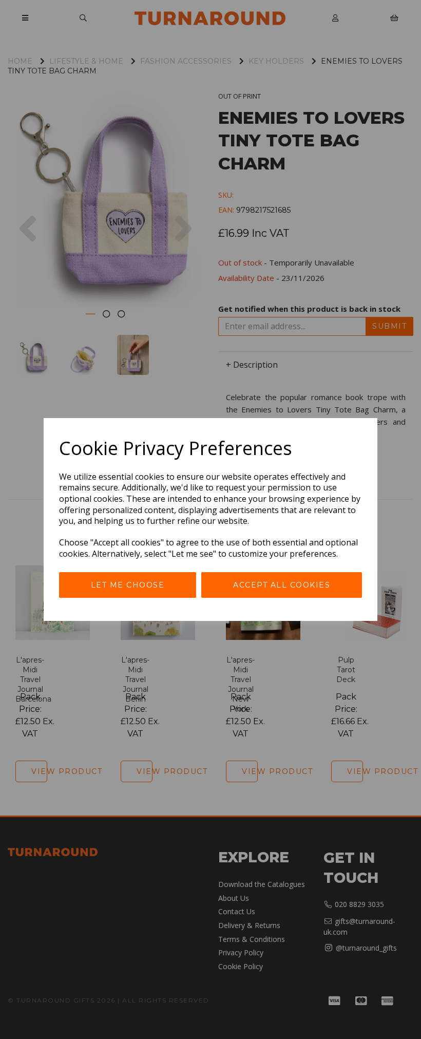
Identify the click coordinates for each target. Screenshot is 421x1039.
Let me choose (128, 585)
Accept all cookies (281, 585)
